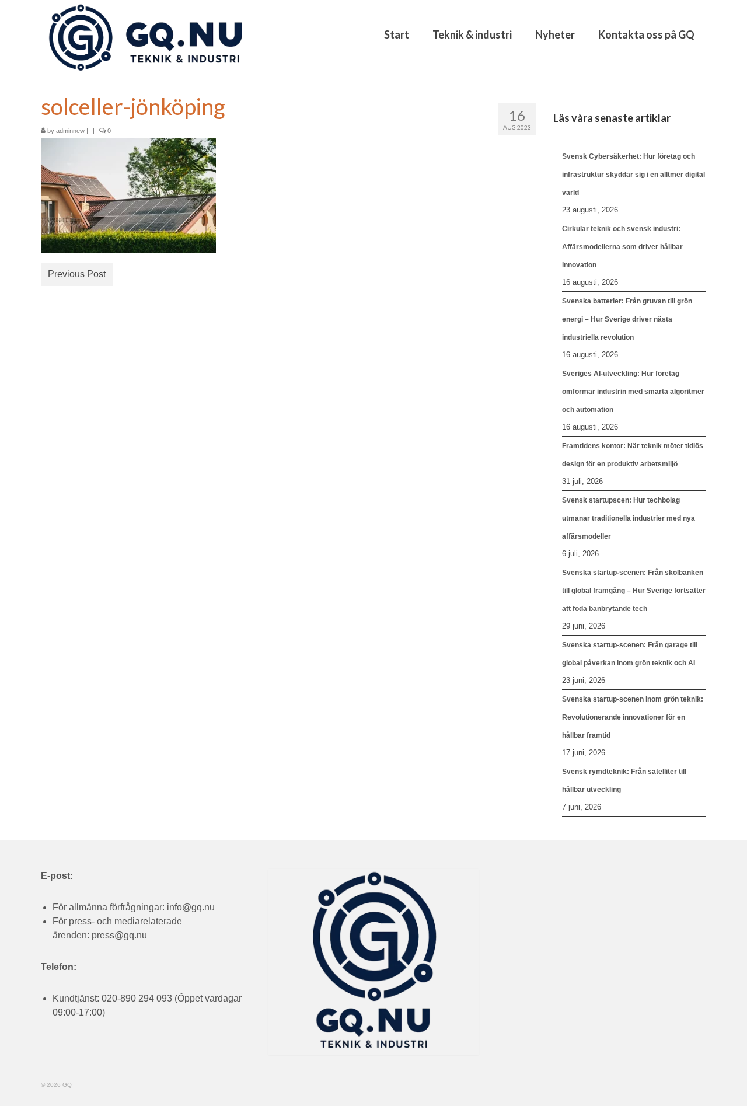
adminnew (70, 130)
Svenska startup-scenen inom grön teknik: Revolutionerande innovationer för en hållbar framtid (632, 717)
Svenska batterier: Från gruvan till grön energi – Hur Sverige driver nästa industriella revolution (627, 319)
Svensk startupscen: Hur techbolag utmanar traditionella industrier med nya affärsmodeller (628, 518)
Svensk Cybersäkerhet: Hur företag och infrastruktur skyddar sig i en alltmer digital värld (633, 174)
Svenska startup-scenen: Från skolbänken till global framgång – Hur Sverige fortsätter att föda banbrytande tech (634, 590)
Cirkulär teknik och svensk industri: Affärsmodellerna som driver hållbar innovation (622, 247)
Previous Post (77, 274)
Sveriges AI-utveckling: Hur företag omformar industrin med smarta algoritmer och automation (633, 391)
